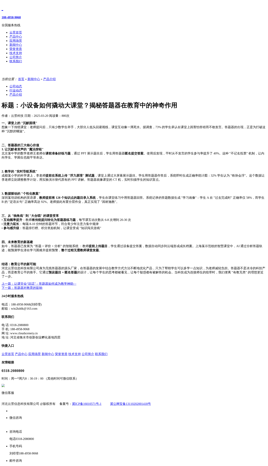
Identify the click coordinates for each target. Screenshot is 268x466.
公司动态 (15, 86)
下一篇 (22, 287)
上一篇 (39, 283)
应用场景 (34, 354)
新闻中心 (33, 79)
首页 (21, 79)
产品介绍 (49, 79)
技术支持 (74, 354)
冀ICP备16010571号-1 (86, 403)
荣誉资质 (61, 354)
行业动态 (15, 90)
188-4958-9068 (11, 17)
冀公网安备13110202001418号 (130, 403)
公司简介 (88, 354)
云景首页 (8, 354)
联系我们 (101, 354)
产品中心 (21, 354)
